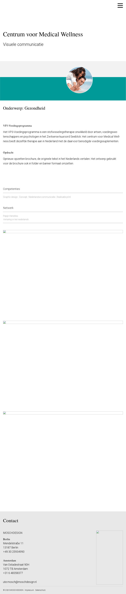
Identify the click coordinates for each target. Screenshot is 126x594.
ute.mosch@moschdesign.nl (20, 582)
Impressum (29, 590)
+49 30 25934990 (13, 551)
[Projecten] (8, 11)
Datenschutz (40, 590)
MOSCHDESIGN (16, 590)
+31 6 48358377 (13, 573)
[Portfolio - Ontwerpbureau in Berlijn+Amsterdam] (63, 505)
